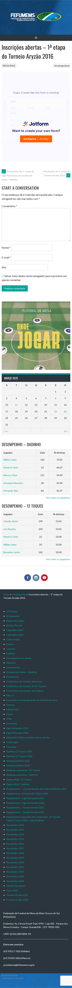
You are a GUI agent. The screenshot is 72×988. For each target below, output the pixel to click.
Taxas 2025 (12, 890)
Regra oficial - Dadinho (18, 784)
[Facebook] (27, 577)
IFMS (9, 718)
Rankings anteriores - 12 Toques (23, 770)
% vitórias (59, 452)
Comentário (9, 206)
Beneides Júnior (11, 552)
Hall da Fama (12, 709)
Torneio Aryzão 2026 (17, 899)
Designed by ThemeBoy (13, 978)
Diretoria (11, 662)
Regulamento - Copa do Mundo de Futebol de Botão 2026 (36, 788)
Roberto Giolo (10, 467)
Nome (6, 247)
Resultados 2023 (15, 876)
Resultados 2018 (15, 853)
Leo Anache (9, 529)
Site (4, 267)
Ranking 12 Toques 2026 (19, 756)
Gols (42, 452)
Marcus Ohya (10, 475)
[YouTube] (44, 577)
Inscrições (11, 723)
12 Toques (12, 611)
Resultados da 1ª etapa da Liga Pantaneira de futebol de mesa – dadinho (18, 175)
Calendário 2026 (14, 634)
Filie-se (10, 695)
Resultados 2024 (15, 881)
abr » (66, 431)
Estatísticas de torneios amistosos (24, 681)
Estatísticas (12, 676)
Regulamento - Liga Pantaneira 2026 (25, 802)
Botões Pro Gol (14, 625)
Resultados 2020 (15, 862)
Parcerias (11, 746)
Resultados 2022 (15, 871)
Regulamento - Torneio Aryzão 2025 (25, 807)
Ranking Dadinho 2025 (18, 760)
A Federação (12, 616)
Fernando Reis (10, 490)
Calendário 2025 (14, 630)
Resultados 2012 (15, 825)
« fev (5, 431)
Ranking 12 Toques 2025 (19, 751)
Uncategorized (61, 65)
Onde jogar (12, 742)
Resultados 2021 (15, 867)
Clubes (10, 644)
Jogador (8, 452)
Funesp (10, 704)
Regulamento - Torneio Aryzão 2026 (25, 812)
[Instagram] (36, 577)
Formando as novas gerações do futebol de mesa (31, 700)
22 (55, 411)
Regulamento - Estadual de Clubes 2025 (27, 793)
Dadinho (10, 653)
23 (65, 411)
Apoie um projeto (15, 620)
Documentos (13, 667)
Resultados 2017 (15, 848)
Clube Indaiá (12, 639)
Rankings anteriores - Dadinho (22, 774)
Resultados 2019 (15, 857)
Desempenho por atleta (18, 658)
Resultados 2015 (15, 839)
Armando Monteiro (13, 483)
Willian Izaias (10, 459)
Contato (10, 648)
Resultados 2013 (15, 829)
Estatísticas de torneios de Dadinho (25, 690)
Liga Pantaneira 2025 (17, 728)
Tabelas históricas (15, 885)
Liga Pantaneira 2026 (17, 732)
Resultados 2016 (15, 843)
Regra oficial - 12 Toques (19, 779)
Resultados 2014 (15, 834)
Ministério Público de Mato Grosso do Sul (27, 737)
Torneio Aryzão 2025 (17, 895)
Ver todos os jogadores (58, 497)
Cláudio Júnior (10, 521)
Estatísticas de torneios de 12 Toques (26, 686)
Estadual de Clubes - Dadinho (21, 672)
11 (16, 404)
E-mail (6, 257)
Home (6, 594)
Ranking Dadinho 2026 (18, 765)
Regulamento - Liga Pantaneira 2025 (25, 798)
